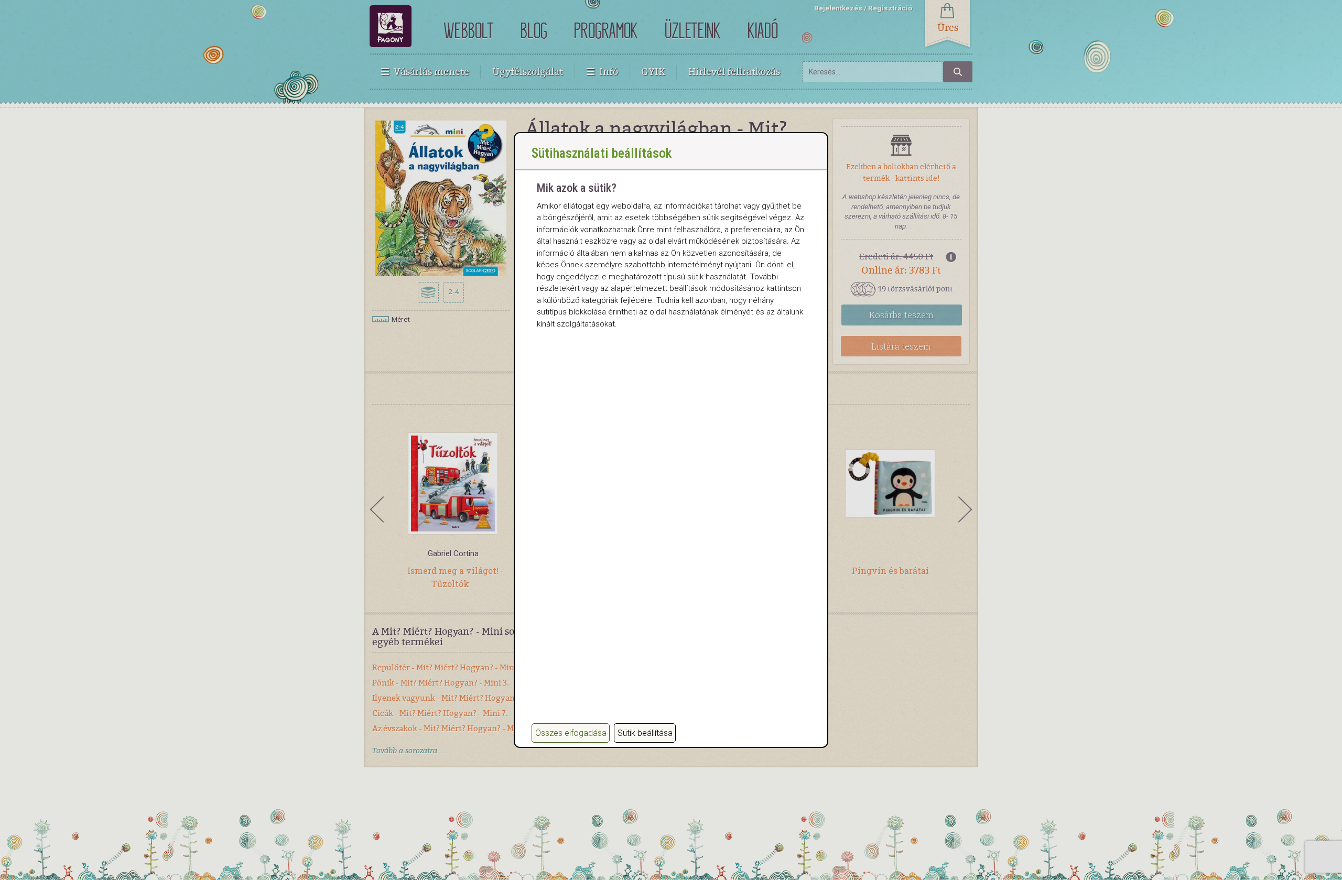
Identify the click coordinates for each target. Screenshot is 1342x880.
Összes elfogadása (571, 733)
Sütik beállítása (645, 733)
